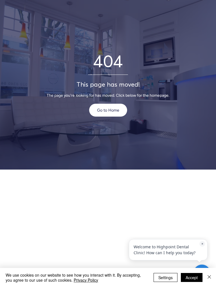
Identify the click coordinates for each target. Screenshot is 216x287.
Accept (192, 277)
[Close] (209, 277)
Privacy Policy (86, 280)
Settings (165, 277)
